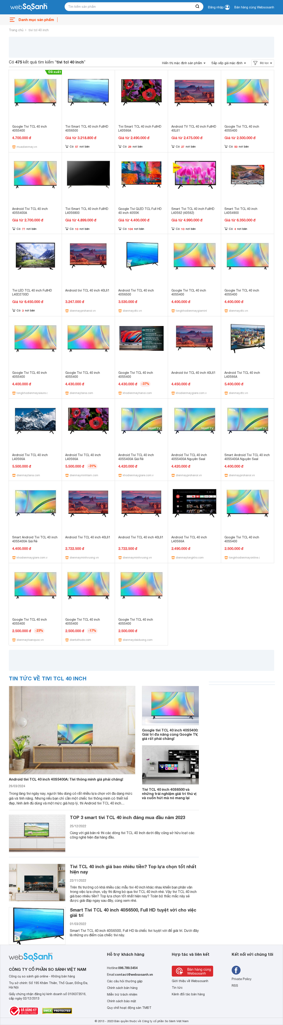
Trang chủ (16, 30)
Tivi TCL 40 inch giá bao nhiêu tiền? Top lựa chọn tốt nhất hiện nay (133, 869)
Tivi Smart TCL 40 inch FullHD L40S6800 (86, 211)
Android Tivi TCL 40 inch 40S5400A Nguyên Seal (189, 457)
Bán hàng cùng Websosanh (254, 7)
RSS (235, 985)
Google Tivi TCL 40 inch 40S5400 (29, 128)
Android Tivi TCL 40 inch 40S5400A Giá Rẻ (136, 457)
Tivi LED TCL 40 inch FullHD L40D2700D (32, 292)
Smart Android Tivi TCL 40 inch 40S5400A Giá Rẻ (34, 539)
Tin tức (177, 987)
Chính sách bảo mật (121, 1001)
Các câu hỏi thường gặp (125, 981)
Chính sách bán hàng (122, 988)
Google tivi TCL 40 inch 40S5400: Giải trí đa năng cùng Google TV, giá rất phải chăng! (170, 734)
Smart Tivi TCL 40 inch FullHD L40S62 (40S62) (192, 211)
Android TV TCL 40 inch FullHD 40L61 (193, 128)
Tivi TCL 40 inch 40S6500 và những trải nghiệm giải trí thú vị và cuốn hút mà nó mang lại (169, 793)
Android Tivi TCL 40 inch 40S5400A (30, 211)
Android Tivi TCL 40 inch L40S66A (242, 374)
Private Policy (241, 979)
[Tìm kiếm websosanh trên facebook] (236, 970)
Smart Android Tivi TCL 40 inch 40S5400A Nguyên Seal (247, 457)
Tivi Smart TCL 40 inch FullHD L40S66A (139, 128)
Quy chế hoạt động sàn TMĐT (129, 1008)
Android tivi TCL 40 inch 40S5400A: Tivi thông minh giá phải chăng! (66, 779)
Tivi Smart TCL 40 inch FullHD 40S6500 (86, 128)
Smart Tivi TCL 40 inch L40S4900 (240, 211)
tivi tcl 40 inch (39, 30)
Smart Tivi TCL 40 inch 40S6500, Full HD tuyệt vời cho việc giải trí (133, 912)
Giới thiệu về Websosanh (190, 981)
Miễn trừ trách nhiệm (122, 994)
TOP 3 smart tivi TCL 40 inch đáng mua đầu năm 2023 (127, 817)
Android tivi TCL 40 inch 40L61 (87, 290)
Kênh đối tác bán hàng (188, 994)
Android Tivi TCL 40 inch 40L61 (87, 537)
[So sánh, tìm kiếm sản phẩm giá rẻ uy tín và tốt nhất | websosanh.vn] (29, 7)
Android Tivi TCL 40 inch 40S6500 (136, 292)
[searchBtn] (197, 6)
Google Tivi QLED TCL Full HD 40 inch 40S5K (140, 211)
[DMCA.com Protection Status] (57, 1011)
